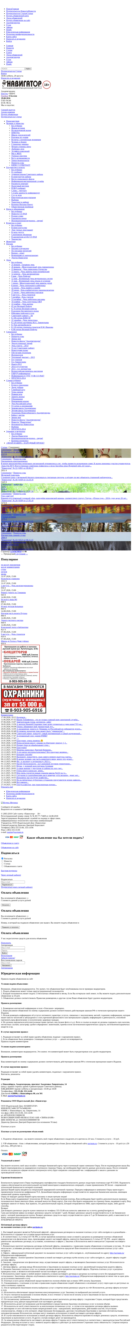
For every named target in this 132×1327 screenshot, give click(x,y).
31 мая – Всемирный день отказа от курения (30, 281)
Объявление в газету (10, 843)
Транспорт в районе (20, 202)
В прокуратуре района (21, 177)
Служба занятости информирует (25, 193)
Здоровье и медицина (15, 431)
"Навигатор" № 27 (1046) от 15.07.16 (17, 491)
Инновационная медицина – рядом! (27, 221)
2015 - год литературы (21, 369)
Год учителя (16, 360)
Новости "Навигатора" (21, 422)
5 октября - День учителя (22, 297)
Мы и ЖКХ (16, 153)
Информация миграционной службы (27, 181)
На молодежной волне (21, 130)
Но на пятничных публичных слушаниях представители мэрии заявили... (48, 780)
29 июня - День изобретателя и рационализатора (32, 290)
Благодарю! (21, 747)
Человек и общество (15, 123)
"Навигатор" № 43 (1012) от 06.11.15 (17, 540)
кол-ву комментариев (10, 567)
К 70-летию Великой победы (24, 309)
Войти (9, 41)
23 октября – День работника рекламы (28, 299)
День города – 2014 (19, 346)
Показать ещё (7, 787)
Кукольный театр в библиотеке (14, 627)
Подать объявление (14, 16)
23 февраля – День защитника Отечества (29, 269)
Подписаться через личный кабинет (17, 887)
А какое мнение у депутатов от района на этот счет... (39, 768)
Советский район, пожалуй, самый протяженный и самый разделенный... (48, 733)
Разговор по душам (19, 137)
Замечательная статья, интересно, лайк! (33, 722)
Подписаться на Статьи (16, 13)
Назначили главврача (10, 579)
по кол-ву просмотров (10, 565)
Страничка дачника (19, 144)
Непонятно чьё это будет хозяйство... (32, 778)
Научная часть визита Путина (14, 613)
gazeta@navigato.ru (15, 832)
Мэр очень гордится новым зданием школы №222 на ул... (41, 773)
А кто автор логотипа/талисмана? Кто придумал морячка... (42, 752)
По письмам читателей (21, 251)
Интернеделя (17, 355)
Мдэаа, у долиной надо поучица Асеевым (34, 766)
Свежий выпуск (8, 110)
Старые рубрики (13, 380)
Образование (17, 399)
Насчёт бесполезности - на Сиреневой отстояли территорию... (43, 764)
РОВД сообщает (18, 188)
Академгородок (13, 23)
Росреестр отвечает (19, 184)
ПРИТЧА (15, 133)
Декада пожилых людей (21, 343)
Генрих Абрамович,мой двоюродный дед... (35, 727)
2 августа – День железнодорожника (17, 586)
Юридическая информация (18, 32)
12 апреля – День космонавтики (25, 274)
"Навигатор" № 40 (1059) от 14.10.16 (17, 480)
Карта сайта (11, 37)
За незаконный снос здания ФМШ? (31, 736)
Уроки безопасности (20, 160)
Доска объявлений (14, 18)
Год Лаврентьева (18, 362)
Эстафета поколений (20, 151)
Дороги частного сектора (12, 620)
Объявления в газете (13, 866)
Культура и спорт (13, 223)
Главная (15, 9)
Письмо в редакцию (20, 248)
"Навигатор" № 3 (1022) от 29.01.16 (16, 512)
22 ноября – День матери (22, 304)
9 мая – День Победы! (21, 276)
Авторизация (7, 968)
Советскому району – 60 (22, 316)
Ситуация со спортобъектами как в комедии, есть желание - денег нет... (47, 775)
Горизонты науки (19, 218)
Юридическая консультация (23, 197)
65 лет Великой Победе (21, 306)
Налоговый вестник (20, 186)
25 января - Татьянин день (22, 265)
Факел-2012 (16, 364)
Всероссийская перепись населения (27, 371)
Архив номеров (8, 112)
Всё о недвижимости (20, 158)
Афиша (9, 27)
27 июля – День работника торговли (27, 292)
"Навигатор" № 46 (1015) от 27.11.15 (17, 521)
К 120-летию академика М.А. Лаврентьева (30, 322)
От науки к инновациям (21, 406)
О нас (8, 25)
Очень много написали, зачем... (30, 771)
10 (20, 551)
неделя (4, 572)
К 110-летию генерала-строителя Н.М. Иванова (32, 327)
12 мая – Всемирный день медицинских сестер (32, 278)
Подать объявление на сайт (18, 20)
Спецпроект (11, 332)
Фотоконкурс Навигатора (22, 424)
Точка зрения (17, 392)
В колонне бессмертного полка (25, 311)
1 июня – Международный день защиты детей (31, 283)
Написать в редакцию (15, 39)
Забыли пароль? (8, 958)
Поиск (9, 9)
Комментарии (7, 715)
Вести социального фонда (22, 179)
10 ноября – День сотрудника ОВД (26, 302)
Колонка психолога (19, 441)
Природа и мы (17, 163)
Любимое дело (17, 149)
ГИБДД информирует (20, 373)
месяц (3, 574)
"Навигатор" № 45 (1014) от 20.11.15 (17, 531)
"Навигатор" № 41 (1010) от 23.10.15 (17, 549)
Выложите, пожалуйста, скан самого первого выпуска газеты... (44, 757)
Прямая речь (16, 394)
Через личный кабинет (11, 875)
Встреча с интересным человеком (26, 140)
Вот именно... (22, 782)
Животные (11, 241)
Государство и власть (15, 167)
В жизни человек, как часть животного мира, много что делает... (44, 759)
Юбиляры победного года (22, 313)
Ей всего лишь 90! (9, 599)
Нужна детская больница (12, 606)
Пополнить (6, 943)
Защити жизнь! (18, 397)
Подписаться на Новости (17, 11)
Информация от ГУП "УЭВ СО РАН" (27, 376)
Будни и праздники (19, 385)
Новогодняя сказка (19, 350)
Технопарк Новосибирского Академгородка (30, 413)
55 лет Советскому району (23, 348)
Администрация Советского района (27, 174)
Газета (26, 16)
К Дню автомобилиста (21, 325)
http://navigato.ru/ (117, 1253)
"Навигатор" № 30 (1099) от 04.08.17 (17, 456)
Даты (8, 260)
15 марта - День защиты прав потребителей (30, 272)
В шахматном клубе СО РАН (24, 237)
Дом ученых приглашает (22, 230)
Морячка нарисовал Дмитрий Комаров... (34, 750)
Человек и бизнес (19, 142)
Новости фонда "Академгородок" (26, 341)
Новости (32, 11)
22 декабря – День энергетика (24, 320)
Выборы (15, 200)
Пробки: (4, 96)
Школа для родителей (20, 135)
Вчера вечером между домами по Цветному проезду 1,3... (41, 743)
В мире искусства (19, 228)
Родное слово (17, 216)
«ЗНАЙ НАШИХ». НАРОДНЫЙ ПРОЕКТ (25, 443)
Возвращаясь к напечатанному (24, 255)
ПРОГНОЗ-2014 (18, 378)
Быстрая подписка (9, 871)
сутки (3, 569)
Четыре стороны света (21, 146)
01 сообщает (16, 172)
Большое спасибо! (24, 754)
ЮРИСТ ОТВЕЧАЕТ (20, 165)
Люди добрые (17, 387)
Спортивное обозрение (21, 234)
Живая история (18, 128)
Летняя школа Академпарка (23, 410)
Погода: (4, 93)
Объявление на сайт (10, 847)
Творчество (16, 239)
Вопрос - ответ (17, 253)
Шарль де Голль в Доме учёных (15, 641)
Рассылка (8, 858)
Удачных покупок (19, 156)
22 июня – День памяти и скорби (25, 288)
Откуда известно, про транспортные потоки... (36, 785)
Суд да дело (16, 195)
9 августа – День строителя (23, 295)
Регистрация (6, 955)
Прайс (9, 30)
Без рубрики (16, 126)
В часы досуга (17, 232)
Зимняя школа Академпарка (23, 408)
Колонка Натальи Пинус (22, 204)
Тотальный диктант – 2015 (23, 357)
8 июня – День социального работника (28, 285)
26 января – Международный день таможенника (32, 267)
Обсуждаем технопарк (21, 353)
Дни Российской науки (21, 403)
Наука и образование (15, 209)
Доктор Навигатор (19, 258)
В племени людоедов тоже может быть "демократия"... (40, 731)
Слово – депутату (19, 190)
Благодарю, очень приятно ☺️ (29, 741)
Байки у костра (17, 415)
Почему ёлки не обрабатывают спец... (33, 745)
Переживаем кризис (20, 401)
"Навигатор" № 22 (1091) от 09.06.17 (17, 468)
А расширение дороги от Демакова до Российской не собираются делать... (49, 729)
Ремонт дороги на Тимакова (13, 592)
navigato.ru (92, 1143)
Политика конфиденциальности (20, 34)
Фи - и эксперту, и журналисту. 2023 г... (33, 761)
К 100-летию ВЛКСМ (20, 318)
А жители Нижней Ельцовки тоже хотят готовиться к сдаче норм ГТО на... (49, 724)
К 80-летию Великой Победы (24, 329)
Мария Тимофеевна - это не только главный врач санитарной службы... (47, 720)
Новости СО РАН (19, 214)
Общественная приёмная (22, 207)
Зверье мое (16, 339)
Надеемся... (21, 717)
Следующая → (21, 554)
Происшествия (12, 121)
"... (17, 738)
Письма (9, 244)
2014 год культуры (19, 366)
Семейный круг (18, 390)
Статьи (30, 13)
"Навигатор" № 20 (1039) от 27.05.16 (17, 500)
